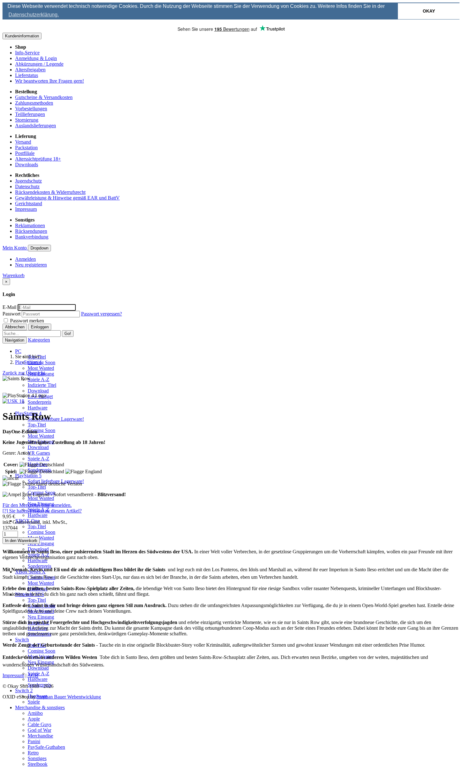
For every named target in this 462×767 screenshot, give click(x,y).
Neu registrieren (31, 264)
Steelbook (37, 764)
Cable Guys (39, 724)
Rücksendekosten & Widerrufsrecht (50, 192)
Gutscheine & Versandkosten (44, 97)
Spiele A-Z (38, 379)
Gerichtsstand (28, 203)
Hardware (37, 407)
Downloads (26, 164)
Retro (33, 752)
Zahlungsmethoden (34, 103)
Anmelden (25, 259)
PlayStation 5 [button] (28, 475)
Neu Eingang (41, 543)
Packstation (26, 147)
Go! (67, 333)
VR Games (39, 453)
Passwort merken (26, 320)
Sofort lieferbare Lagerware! (56, 419)
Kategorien (39, 339)
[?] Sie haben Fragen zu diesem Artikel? (42, 510)
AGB (32, 675)
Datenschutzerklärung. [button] (33, 14)
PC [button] (18, 351)
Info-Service (27, 52)
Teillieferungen (30, 114)
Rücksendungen (31, 231)
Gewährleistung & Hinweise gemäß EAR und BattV (67, 197)
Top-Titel (37, 424)
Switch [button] (22, 639)
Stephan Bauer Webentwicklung (69, 696)
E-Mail (9, 307)
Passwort (11, 313)
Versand (23, 142)
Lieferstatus (26, 75)
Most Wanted (41, 368)
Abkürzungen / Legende (39, 64)
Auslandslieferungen (35, 125)
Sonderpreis (39, 402)
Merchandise (40, 735)
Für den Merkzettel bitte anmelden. (37, 505)
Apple (34, 718)
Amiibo (35, 713)
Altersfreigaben (30, 69)
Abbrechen (15, 327)
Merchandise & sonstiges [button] (40, 707)
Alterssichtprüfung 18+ (38, 159)
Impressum (26, 209)
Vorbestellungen (31, 108)
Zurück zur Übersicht (24, 372)
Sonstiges (37, 758)
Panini (34, 741)
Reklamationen (30, 225)
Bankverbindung (31, 236)
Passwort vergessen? (101, 313)
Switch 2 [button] (24, 690)
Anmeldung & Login (36, 58)
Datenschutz (27, 186)
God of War (39, 730)
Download (38, 390)
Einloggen (40, 327)
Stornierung (26, 120)
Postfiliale (25, 153)
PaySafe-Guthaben (46, 747)
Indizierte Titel (42, 385)
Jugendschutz (28, 181)
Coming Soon (41, 362)
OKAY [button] (429, 11)
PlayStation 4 (28, 362)
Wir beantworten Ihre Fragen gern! (49, 81)
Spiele (34, 701)
